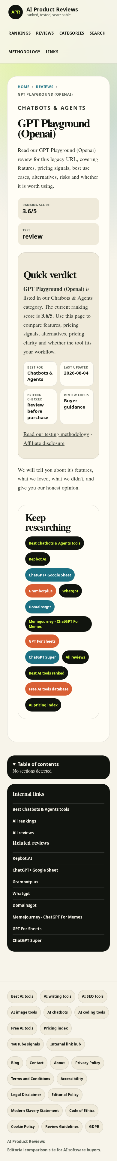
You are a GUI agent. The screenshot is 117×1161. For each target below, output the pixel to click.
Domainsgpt (40, 607)
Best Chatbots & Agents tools (54, 543)
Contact (37, 1062)
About (59, 1062)
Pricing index (56, 1028)
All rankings (24, 821)
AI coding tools (91, 1012)
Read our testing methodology (56, 433)
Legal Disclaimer (26, 1094)
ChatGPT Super (42, 657)
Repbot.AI (37, 559)
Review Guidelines (62, 1126)
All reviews (75, 657)
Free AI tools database (48, 689)
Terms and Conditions (30, 1078)
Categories (71, 33)
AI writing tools (57, 996)
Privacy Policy (87, 1062)
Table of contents (38, 764)
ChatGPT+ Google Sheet (50, 575)
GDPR (94, 1126)
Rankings (19, 33)
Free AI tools (22, 1028)
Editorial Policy (65, 1094)
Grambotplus (40, 591)
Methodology (24, 51)
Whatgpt (70, 591)
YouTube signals (25, 1044)
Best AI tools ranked (46, 673)
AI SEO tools (93, 996)
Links (52, 51)
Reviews (45, 33)
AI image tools (24, 1012)
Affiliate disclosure (43, 442)
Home (23, 86)
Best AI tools (22, 996)
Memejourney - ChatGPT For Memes (54, 624)
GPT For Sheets (42, 641)
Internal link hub (65, 1044)
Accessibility (72, 1078)
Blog (15, 1062)
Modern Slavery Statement (35, 1110)
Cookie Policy (23, 1126)
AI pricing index (43, 705)
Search (98, 33)
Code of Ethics (81, 1110)
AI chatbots (57, 1012)
